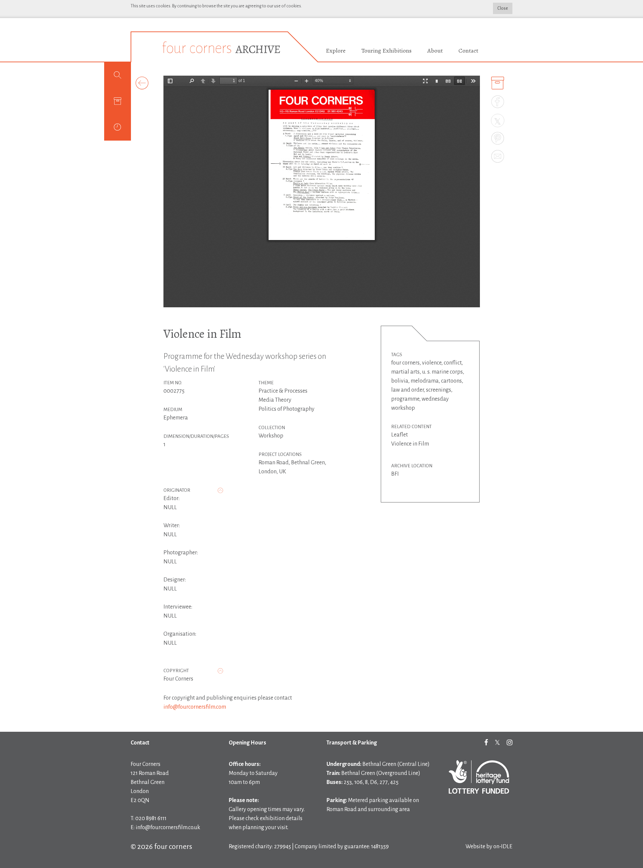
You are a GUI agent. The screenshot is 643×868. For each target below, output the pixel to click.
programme (405, 399)
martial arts (405, 372)
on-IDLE (502, 847)
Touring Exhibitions (386, 51)
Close (502, 8)
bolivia (399, 381)
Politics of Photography (286, 409)
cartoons (451, 381)
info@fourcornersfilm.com (194, 707)
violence (431, 363)
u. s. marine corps (442, 372)
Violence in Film (202, 333)
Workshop (271, 436)
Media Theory (275, 400)
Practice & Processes (283, 391)
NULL (170, 507)
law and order (407, 390)
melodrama (425, 381)
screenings (438, 390)
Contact (468, 51)
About (435, 51)
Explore (336, 51)
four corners (405, 363)
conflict (452, 363)
